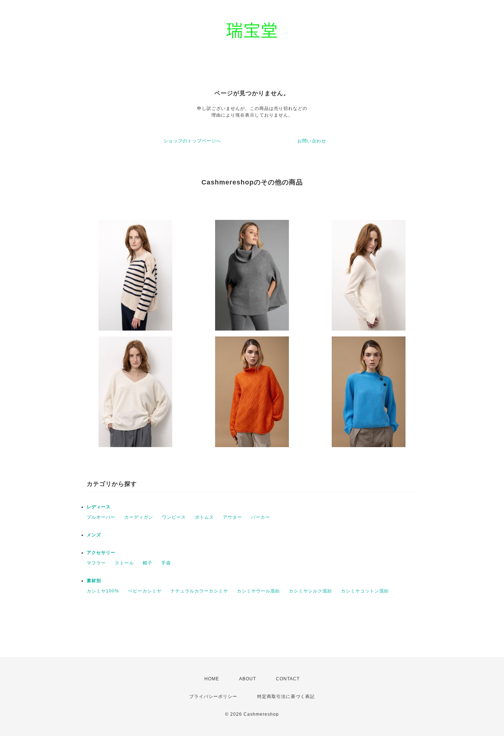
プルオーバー (101, 517)
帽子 (147, 563)
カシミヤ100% (103, 591)
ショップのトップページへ (192, 141)
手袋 (166, 563)
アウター (232, 517)
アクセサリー (101, 552)
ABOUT (247, 678)
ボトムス (204, 517)
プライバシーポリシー (213, 696)
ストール (124, 563)
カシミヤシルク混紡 (310, 591)
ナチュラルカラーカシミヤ (199, 591)
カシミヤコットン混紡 (365, 591)
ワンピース (174, 517)
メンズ (94, 535)
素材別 (94, 580)
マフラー (96, 563)
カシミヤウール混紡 (258, 591)
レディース (99, 506)
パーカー (260, 517)
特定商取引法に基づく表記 (286, 696)
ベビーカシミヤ (145, 591)
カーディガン (138, 517)
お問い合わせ (311, 141)
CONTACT (288, 678)
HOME (211, 678)
